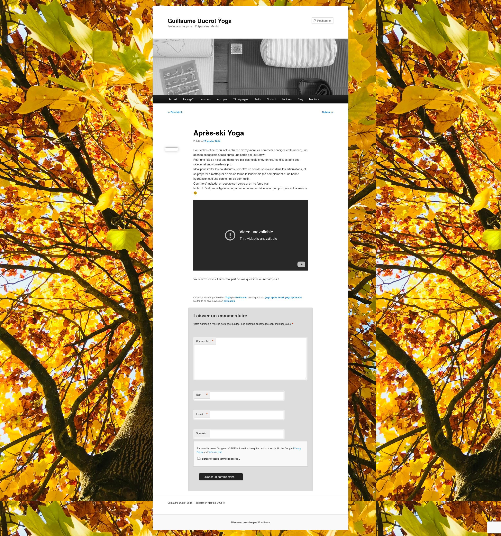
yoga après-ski (293, 297)
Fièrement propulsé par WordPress (250, 522)
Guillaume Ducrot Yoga (200, 20)
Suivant (327, 112)
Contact (271, 99)
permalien (229, 301)
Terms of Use (215, 452)
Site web (201, 433)
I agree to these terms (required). (220, 458)
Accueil (173, 99)
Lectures (287, 99)
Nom (202, 395)
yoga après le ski (274, 297)
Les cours (205, 99)
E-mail (202, 414)
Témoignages (240, 99)
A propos (222, 99)
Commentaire (205, 341)
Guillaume (241, 297)
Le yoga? (188, 99)
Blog (300, 99)
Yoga (228, 297)
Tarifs (258, 99)
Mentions (314, 99)
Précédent (175, 112)
